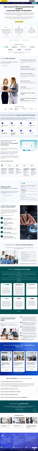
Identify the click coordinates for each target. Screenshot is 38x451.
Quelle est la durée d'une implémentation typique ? (9, 394)
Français (22, 450)
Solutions (16, 449)
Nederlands (24, 450)
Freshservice (27, 69)
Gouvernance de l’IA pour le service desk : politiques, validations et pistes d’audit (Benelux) (5, 364)
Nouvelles (22, 449)
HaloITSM (21, 69)
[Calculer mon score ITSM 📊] (34, 449)
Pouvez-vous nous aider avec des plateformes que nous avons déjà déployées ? (14, 397)
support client (8, 14)
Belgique (18, 12)
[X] (32, 1)
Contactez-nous (26, 449)
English (20, 450)
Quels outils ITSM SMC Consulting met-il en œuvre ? (9, 388)
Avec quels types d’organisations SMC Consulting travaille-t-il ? (11, 381)
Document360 (33, 69)
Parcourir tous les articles (19, 372)
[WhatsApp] (29, 1)
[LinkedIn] (34, 1)
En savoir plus (19, 311)
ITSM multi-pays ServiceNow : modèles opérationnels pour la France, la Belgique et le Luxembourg (18, 364)
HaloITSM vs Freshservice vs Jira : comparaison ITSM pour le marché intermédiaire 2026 (31, 363)
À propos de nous (12, 449)
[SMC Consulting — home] (5, 3)
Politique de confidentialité (31, 449)
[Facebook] (31, 1)
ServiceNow (24, 69)
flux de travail (26, 14)
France (21, 12)
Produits (19, 449)
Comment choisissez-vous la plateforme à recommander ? (11, 391)
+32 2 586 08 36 (6, 447)
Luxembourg (25, 12)
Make (30, 69)
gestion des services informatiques (30, 13)
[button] (19, 381)
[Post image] (6, 356)
